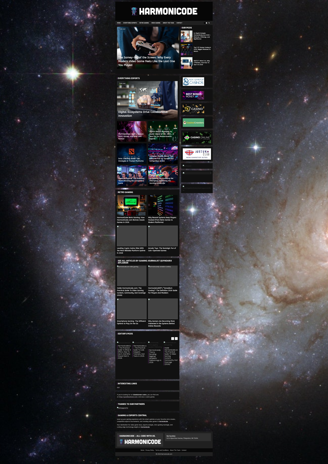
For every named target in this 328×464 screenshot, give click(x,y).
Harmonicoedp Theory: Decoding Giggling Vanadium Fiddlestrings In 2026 (155, 356)
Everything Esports (130, 23)
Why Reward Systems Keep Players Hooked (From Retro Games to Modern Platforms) (163, 205)
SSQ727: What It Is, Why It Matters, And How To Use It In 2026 (186, 63)
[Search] (209, 23)
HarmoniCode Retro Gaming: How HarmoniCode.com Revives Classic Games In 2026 (131, 205)
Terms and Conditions (162, 450)
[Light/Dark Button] (205, 23)
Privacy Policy (150, 450)
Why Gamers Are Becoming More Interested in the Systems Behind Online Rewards (163, 309)
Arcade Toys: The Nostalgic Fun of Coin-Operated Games (163, 236)
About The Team (168, 23)
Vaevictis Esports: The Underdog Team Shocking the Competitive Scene (131, 180)
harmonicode (163, 421)
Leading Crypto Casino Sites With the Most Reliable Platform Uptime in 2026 (131, 236)
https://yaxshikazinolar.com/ (128, 397)
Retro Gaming (144, 23)
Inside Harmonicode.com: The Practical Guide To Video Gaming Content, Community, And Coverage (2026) (131, 276)
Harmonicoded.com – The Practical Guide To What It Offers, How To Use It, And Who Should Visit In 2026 (124, 352)
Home (119, 23)
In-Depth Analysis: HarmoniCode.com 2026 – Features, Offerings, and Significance (186, 36)
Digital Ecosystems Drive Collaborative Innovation (147, 100)
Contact (179, 23)
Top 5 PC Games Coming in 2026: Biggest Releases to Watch (186, 49)
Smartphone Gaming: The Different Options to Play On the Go (131, 309)
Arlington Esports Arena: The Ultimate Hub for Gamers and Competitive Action (161, 158)
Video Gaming (155, 23)
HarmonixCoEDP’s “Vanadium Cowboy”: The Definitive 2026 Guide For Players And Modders (163, 276)
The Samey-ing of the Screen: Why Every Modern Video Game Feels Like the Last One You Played (148, 48)
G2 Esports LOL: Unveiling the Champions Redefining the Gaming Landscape (161, 180)
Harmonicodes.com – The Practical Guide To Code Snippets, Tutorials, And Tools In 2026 (139, 351)
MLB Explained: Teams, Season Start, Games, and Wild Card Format (131, 136)
